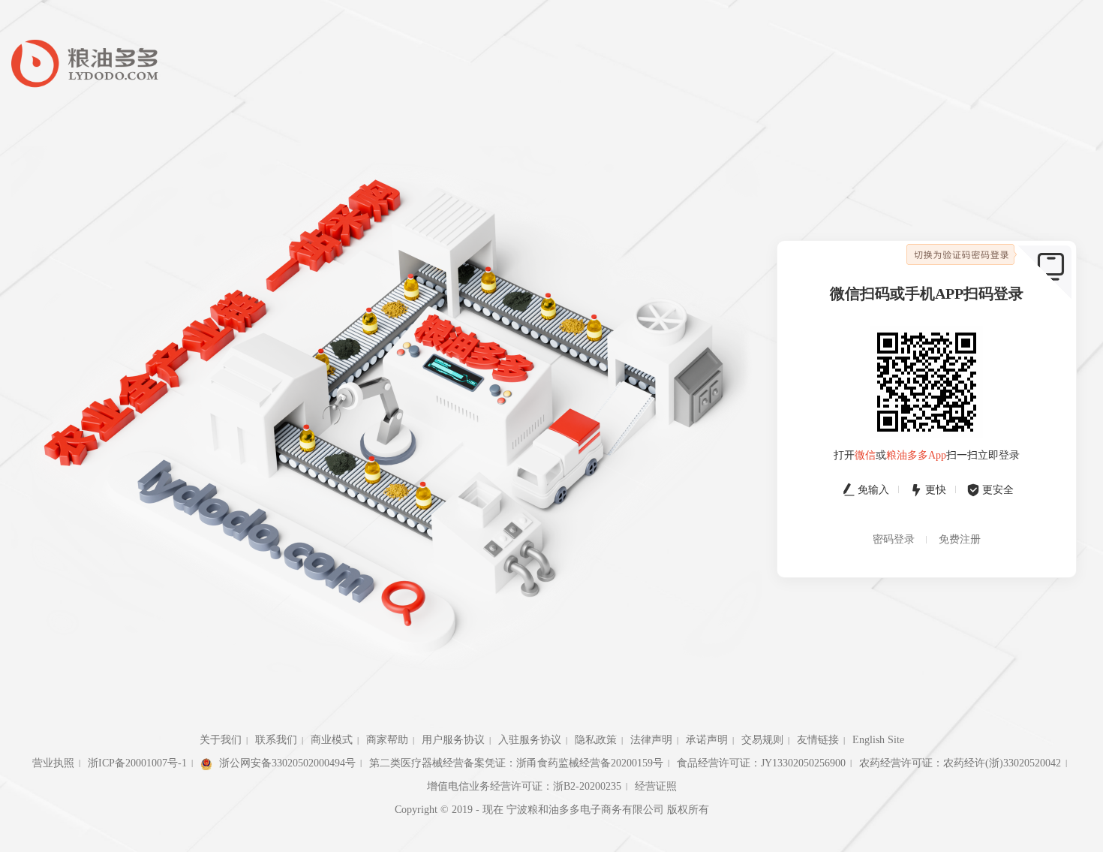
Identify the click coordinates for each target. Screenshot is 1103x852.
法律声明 (651, 739)
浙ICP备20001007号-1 (137, 763)
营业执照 (53, 763)
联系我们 (276, 739)
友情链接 (818, 739)
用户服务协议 (453, 739)
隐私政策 (596, 739)
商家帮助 (387, 739)
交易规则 (762, 739)
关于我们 (221, 739)
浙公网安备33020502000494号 (286, 763)
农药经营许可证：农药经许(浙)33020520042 (960, 763)
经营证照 (656, 786)
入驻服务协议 (529, 739)
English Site (878, 739)
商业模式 (332, 739)
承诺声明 (707, 739)
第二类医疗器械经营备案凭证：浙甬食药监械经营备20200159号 (516, 763)
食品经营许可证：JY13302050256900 (761, 763)
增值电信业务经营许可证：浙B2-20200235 (524, 786)
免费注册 (960, 539)
